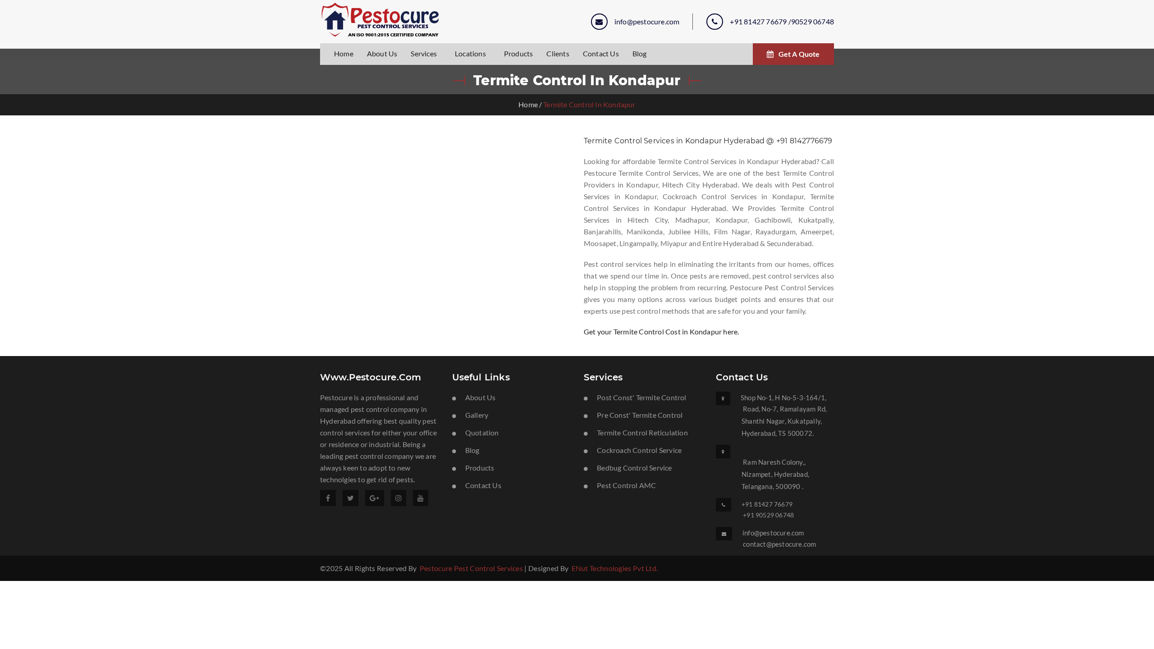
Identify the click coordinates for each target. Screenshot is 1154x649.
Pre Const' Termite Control (639, 415)
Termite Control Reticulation (642, 432)
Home (528, 104)
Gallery (476, 415)
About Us (480, 397)
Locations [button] (470, 53)
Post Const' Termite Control (641, 397)
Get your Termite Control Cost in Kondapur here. (661, 331)
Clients (557, 53)
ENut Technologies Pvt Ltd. (615, 568)
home (343, 53)
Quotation (482, 432)
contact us (601, 53)
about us (382, 53)
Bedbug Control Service (634, 467)
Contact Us (483, 485)
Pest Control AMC (626, 485)
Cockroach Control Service (639, 450)
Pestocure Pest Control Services (471, 568)
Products (518, 53)
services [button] (424, 53)
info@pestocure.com (647, 21)
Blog (639, 53)
